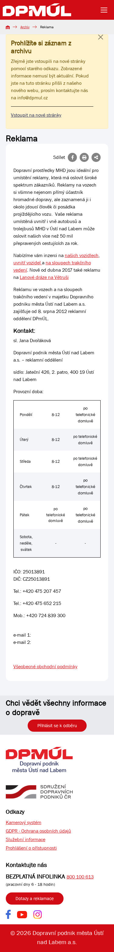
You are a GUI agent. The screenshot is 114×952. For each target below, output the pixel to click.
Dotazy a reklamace (35, 898)
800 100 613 (80, 877)
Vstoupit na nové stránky (36, 115)
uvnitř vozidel (27, 262)
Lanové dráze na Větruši (44, 277)
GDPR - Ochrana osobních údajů (38, 831)
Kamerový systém (23, 822)
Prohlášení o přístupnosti (31, 848)
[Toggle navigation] (105, 10)
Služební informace (25, 839)
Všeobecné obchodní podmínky (45, 666)
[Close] (100, 43)
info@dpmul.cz (32, 98)
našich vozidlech (81, 255)
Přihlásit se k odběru (57, 726)
